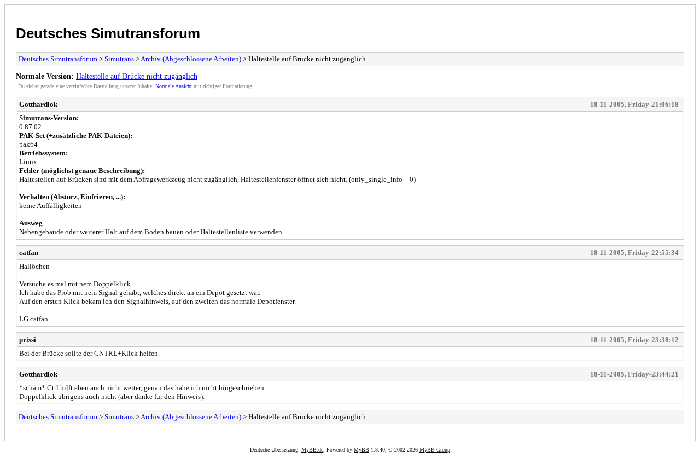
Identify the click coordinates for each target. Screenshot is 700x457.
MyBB (361, 450)
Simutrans (119, 59)
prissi (27, 339)
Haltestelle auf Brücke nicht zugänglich (136, 76)
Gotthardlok (38, 104)
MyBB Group (434, 450)
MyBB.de (312, 450)
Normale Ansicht (173, 86)
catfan (28, 252)
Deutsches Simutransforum (108, 33)
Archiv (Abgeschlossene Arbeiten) (191, 59)
